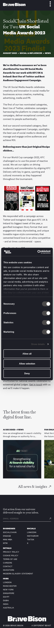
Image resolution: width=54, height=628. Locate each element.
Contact (7, 566)
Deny (27, 373)
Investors (8, 570)
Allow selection (27, 363)
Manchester (9, 586)
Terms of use (10, 559)
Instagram (32, 536)
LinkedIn (31, 532)
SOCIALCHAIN (9, 532)
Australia (8, 608)
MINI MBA (7, 539)
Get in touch (35, 384)
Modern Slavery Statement (18, 574)
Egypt (6, 597)
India (5, 604)
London (7, 582)
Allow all (27, 353)
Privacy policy (11, 552)
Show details (38, 344)
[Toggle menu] (48, 4)
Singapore (8, 593)
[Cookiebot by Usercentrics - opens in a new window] (38, 252)
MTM (5, 543)
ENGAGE (7, 536)
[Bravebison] (14, 4)
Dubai (6, 600)
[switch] (46, 313)
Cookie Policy (10, 555)
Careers (7, 563)
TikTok (30, 539)
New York (8, 589)
